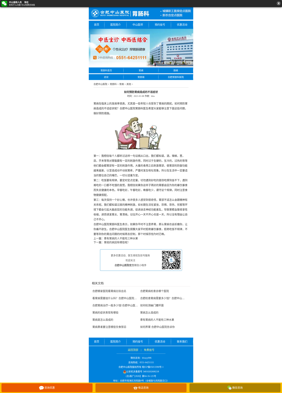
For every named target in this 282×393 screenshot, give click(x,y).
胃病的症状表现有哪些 (105, 312)
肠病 (175, 70)
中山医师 (138, 24)
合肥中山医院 (100, 84)
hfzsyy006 (146, 358)
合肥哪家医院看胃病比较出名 (109, 291)
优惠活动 (182, 24)
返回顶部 (133, 350)
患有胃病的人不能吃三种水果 (121, 238)
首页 (96, 24)
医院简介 (115, 24)
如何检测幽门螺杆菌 (152, 305)
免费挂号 (149, 350)
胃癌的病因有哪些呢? (116, 242)
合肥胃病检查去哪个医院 (154, 291)
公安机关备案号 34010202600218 (142, 371)
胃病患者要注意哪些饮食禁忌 (109, 327)
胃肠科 (113, 84)
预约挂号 (160, 24)
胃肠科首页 (106, 70)
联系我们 (182, 341)
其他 (128, 84)
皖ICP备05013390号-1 (153, 367)
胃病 (141, 70)
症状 (106, 77)
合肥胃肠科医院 (176, 77)
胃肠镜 (141, 77)
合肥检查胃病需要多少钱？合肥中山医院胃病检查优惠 (171, 298)
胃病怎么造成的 (149, 312)
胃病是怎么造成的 (102, 319)
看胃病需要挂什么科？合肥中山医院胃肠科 (117, 298)
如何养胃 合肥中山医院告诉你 (157, 327)
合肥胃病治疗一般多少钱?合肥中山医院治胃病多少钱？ (124, 305)
